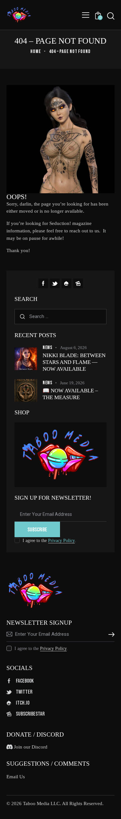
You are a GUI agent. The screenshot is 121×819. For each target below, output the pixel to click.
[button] (85, 14)
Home (35, 51)
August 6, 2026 (73, 347)
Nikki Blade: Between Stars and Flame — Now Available (74, 362)
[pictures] (78, 283)
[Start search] (110, 16)
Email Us (15, 776)
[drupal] (66, 283)
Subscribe (37, 529)
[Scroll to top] (110, 808)
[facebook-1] (43, 283)
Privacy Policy (61, 540)
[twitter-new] (55, 283)
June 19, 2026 (72, 382)
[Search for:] (60, 316)
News (47, 348)
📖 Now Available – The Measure (70, 394)
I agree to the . (49, 540)
